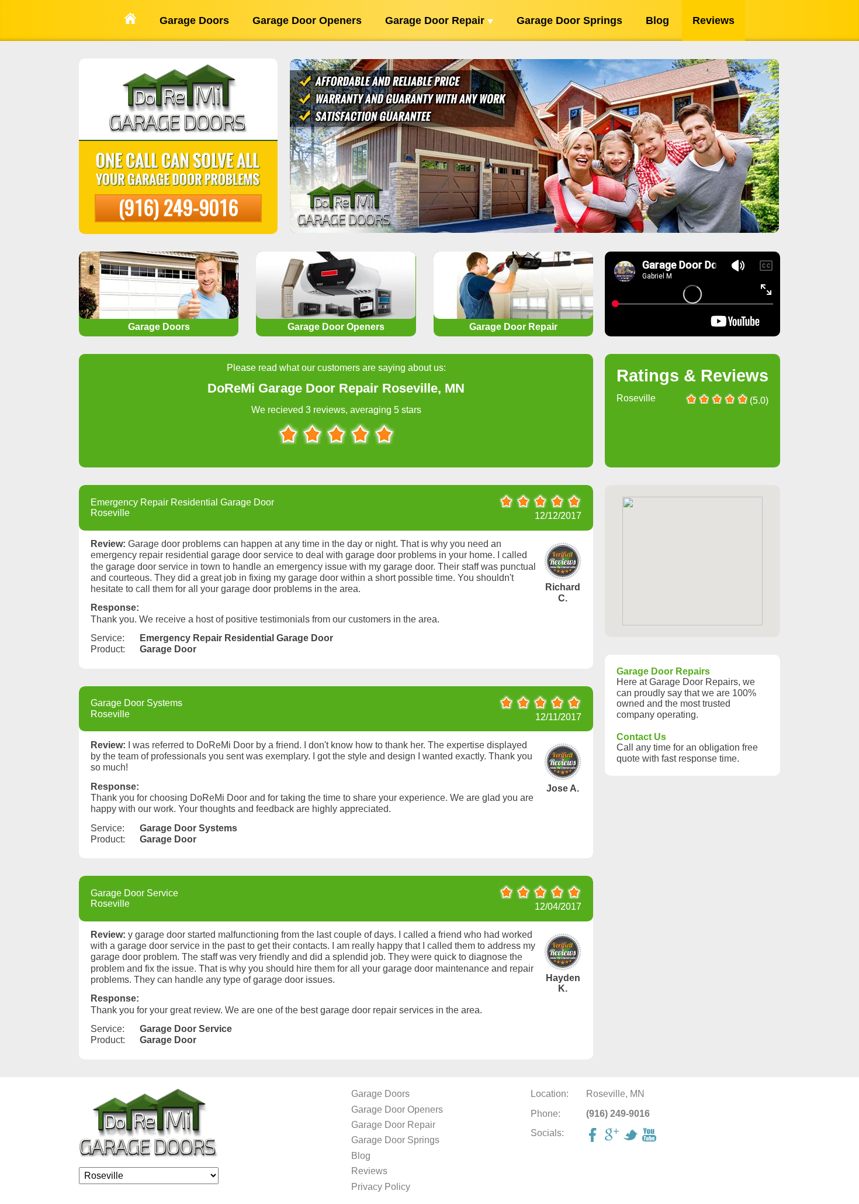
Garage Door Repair (436, 20)
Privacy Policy (380, 1187)
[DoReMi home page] (149, 1155)
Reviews (713, 20)
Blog (657, 20)
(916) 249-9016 (178, 206)
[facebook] (594, 1136)
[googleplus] (613, 1136)
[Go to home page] (130, 20)
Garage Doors (194, 20)
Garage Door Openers (307, 20)
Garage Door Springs (569, 20)
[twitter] (632, 1136)
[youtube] (650, 1136)
